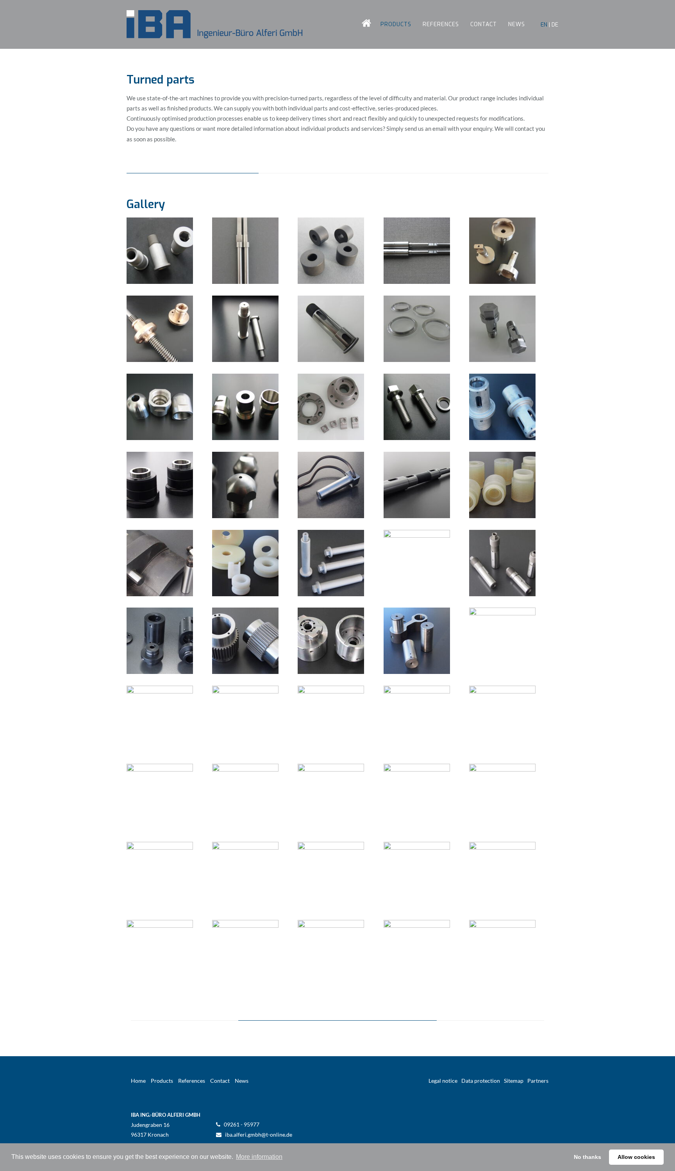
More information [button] (259, 1156)
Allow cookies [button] (636, 1157)
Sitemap (513, 1080)
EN (544, 24)
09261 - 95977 (241, 1124)
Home (360, 24)
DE (555, 24)
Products (395, 24)
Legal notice (443, 1080)
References (441, 24)
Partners (537, 1080)
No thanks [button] (587, 1157)
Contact (483, 24)
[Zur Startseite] (214, 24)
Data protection (480, 1080)
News (516, 24)
